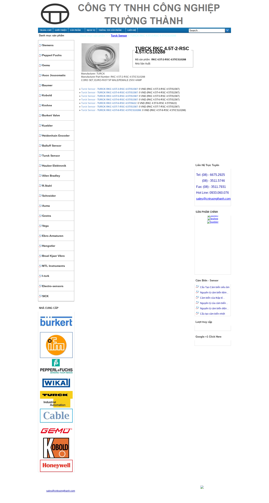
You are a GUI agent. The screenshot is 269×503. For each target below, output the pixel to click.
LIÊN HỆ (132, 30)
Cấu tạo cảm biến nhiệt (212, 313)
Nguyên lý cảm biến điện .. (214, 308)
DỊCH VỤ (91, 30)
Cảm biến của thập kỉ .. (212, 297)
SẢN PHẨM (75, 30)
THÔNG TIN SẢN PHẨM (110, 30)
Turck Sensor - (109, 89)
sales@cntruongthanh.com (213, 198)
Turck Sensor (119, 35)
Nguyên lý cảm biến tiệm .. (214, 292)
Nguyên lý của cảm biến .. (214, 303)
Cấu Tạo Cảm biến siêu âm (214, 287)
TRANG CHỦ (46, 30)
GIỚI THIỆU (61, 30)
